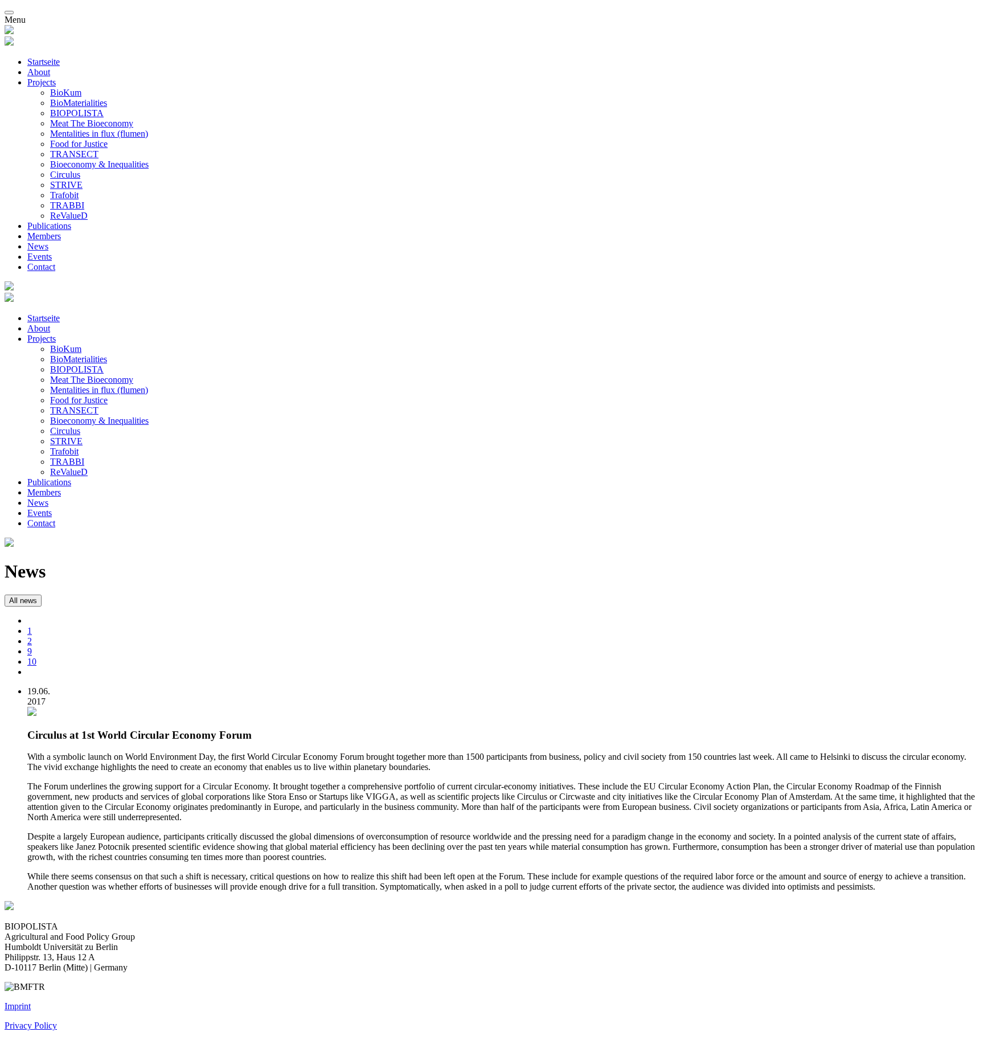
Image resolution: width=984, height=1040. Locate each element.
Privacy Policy (31, 1025)
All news (23, 600)
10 (31, 661)
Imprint (18, 1006)
